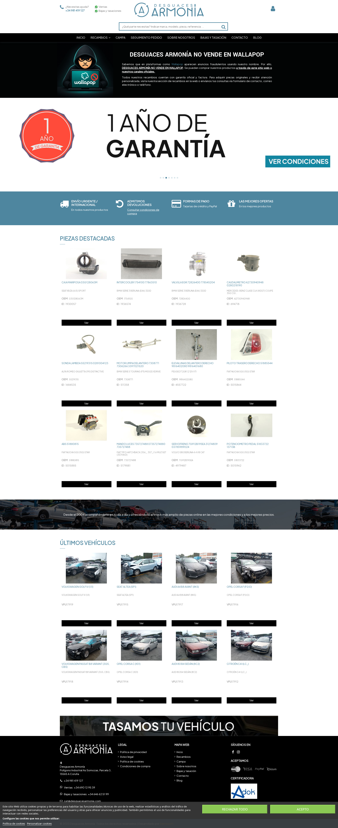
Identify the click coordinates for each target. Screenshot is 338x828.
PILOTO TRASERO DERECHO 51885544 (250, 363)
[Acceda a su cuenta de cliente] (273, 8)
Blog (179, 780)
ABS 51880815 (70, 443)
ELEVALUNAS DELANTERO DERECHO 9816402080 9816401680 (193, 364)
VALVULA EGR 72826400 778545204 (193, 282)
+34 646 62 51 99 (98, 794)
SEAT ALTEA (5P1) (126, 586)
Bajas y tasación (186, 770)
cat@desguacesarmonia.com (82, 801)
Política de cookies (132, 761)
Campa (181, 761)
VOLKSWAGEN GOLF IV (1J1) (77, 586)
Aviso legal (126, 756)
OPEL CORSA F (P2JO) (239, 586)
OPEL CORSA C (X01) (128, 663)
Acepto (303, 809)
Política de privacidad (133, 752)
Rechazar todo (235, 809)
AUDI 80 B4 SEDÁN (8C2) (186, 663)
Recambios (184, 756)
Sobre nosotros (186, 766)
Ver (86, 322)
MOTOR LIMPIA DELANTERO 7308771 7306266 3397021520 (138, 364)
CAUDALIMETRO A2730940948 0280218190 (245, 284)
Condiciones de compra (135, 766)
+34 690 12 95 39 (84, 787)
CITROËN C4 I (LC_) (238, 663)
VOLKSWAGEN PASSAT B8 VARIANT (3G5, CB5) (85, 665)
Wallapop (177, 64)
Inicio (180, 752)
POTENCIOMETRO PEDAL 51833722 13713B (248, 445)
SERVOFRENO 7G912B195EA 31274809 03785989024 (195, 445)
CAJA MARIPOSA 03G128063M (79, 282)
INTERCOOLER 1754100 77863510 (137, 282)
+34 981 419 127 (75, 10)
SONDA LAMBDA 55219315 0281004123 (85, 363)
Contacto (183, 775)
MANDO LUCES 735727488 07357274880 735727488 (141, 445)
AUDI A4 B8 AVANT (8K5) (185, 586)
